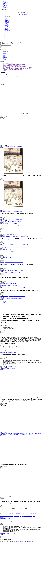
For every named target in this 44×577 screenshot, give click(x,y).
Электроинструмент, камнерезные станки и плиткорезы (14, 64)
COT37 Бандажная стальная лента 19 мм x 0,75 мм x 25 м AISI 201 (13, 209)
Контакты (5, 5)
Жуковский (6, 22)
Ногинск (6, 28)
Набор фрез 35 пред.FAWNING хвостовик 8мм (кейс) (10, 221)
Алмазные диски (16, 541)
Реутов (5, 34)
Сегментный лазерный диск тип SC (7, 535)
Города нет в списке (25, 40)
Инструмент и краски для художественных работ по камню (14, 66)
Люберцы (6, 26)
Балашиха (6, 19)
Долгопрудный (7, 20)
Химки (5, 36)
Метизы (4, 70)
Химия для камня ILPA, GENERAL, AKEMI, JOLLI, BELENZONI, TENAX (17, 67)
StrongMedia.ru (30, 541)
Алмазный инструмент (7, 63)
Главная (4, 1)
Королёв (6, 24)
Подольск (6, 31)
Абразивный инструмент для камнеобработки (12, 65)
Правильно (21, 14)
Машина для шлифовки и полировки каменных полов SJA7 (12, 298)
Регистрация (5, 7)
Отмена (19, 40)
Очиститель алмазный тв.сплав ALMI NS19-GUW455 (11, 146)
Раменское (6, 33)
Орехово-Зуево (7, 30)
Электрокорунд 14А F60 (5, 259)
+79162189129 (7, 42)
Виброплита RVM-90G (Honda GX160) (8, 234)
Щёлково (6, 37)
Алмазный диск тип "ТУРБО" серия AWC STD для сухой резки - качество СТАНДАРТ (17, 516)
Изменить (25, 14)
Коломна (6, 23)
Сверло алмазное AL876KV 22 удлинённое (8, 496)
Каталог (4, 3)
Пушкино (6, 32)
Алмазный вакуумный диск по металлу (8, 368)
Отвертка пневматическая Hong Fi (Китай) (8, 285)
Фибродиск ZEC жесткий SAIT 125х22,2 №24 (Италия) (11, 272)
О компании (5, 2)
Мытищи (6, 27)
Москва (5, 18)
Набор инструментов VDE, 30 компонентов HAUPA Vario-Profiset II (13, 247)
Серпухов (6, 35)
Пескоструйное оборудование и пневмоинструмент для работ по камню (17, 68)
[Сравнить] (5, 117)
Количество (2, 330)
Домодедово (6, 21)
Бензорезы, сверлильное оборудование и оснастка (12, 69)
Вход (4, 6)
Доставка (4, 4)
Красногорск (7, 25)
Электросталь (7, 38)
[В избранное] (4, 117)
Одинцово (6, 29)
